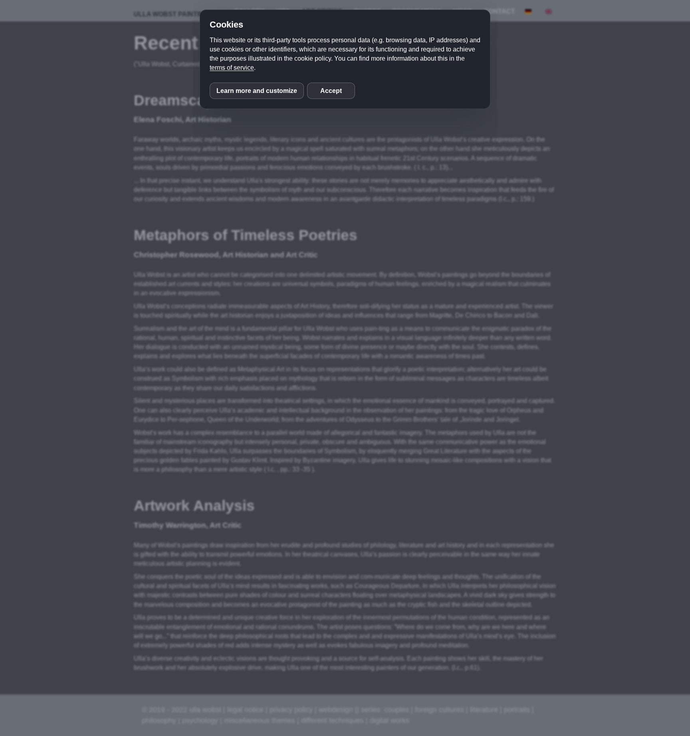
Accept (331, 90)
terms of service (232, 67)
